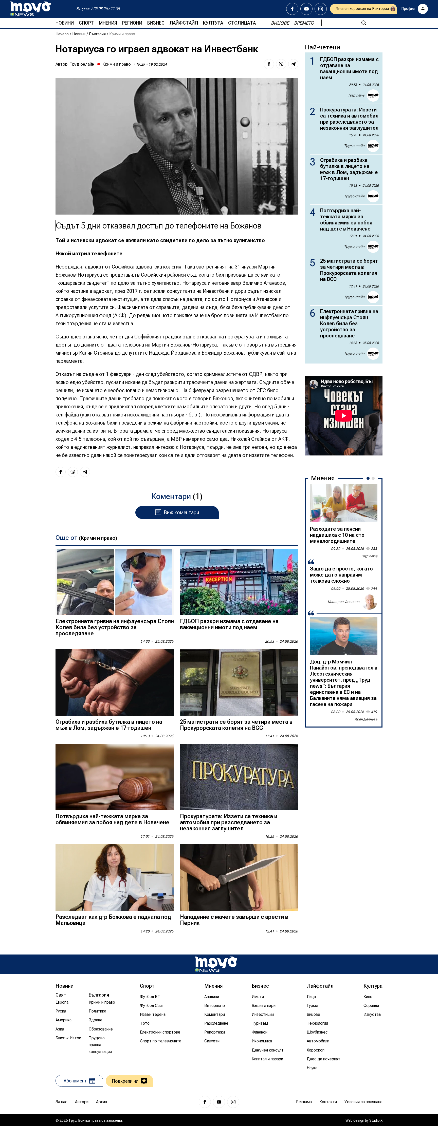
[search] (363, 22)
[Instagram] (321, 9)
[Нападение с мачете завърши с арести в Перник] (239, 877)
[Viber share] (281, 64)
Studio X (375, 1120)
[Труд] (216, 964)
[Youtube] (306, 9)
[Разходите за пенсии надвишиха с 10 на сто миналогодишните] (343, 503)
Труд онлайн (81, 64)
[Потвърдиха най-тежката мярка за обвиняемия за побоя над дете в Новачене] (115, 777)
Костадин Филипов (343, 601)
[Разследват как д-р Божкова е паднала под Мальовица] (115, 877)
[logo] (30, 9)
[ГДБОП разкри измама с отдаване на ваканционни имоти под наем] (239, 582)
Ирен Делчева (365, 719)
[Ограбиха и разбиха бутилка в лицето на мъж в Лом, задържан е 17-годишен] (115, 682)
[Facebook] (292, 9)
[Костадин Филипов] (369, 602)
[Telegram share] (293, 64)
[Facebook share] (269, 64)
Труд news (356, 95)
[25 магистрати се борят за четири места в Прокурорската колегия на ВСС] (239, 682)
